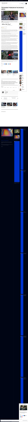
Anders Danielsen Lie (6, 81)
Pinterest (8, 87)
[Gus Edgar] (20, 85)
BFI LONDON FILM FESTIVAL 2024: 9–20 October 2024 (25, 336)
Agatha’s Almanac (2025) (22, 25)
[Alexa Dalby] (20, 76)
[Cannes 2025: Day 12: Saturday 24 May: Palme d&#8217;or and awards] (15, 71)
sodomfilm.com (21, 0)
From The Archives (15, 0)
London (23, 27)
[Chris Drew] (20, 82)
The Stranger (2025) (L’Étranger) (25, 129)
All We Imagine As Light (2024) (25, 253)
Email (16, 87)
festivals (9, 0)
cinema (2, 82)
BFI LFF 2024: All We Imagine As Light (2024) (25, 295)
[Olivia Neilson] (20, 87)
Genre (11, 0)
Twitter (5, 87)
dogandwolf (4, 82)
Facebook (2, 87)
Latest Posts (14, 90)
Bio (5, 90)
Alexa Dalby (2, 81)
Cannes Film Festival (14, 81)
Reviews (3, 0)
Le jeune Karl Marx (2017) (23, 410)
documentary (24, 23)
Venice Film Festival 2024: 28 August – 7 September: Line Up (25, 378)
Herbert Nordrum (10, 82)
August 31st (10, 81)
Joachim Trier (14, 82)
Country (6, 0)
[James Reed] (20, 80)
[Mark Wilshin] (20, 78)
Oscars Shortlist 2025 (25, 212)
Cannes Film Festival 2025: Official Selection (25, 171)
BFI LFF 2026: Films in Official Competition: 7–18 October (22, 29)
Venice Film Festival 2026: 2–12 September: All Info (22, 17)
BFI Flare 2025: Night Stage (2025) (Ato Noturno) (3, 107)
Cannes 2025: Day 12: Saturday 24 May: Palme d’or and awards (15, 74)
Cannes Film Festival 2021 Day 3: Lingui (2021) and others (9, 74)
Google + (11, 87)
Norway (16, 82)
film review (7, 82)
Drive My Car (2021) (14, 97)
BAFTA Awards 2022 (5, 98)
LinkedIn (14, 87)
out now (25, 27)
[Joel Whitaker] (20, 89)
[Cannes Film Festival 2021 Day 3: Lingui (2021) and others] (9, 71)
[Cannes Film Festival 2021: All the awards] (3, 71)
